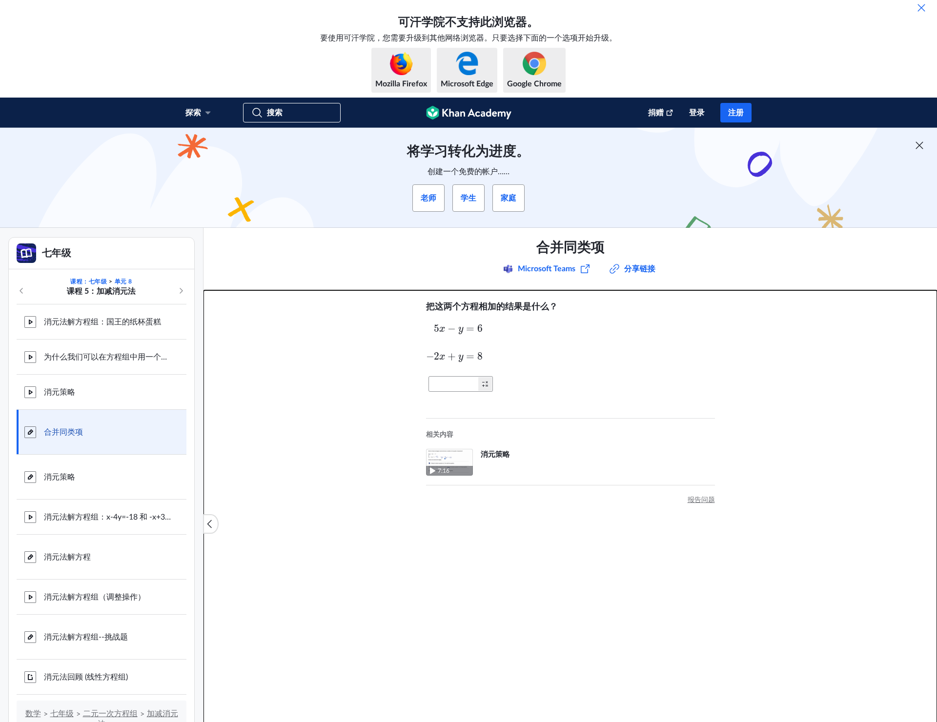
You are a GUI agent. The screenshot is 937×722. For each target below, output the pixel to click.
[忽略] (921, 8)
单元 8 (123, 281)
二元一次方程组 (110, 714)
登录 (697, 113)
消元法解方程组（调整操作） (94, 597)
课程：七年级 (88, 281)
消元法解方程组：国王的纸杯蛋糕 (102, 322)
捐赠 (656, 113)
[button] (485, 384)
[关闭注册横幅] (919, 145)
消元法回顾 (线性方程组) (86, 677)
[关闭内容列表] (211, 524)
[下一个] (181, 291)
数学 (33, 714)
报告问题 (701, 500)
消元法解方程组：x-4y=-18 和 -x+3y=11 (107, 517)
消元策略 (59, 392)
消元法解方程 (67, 557)
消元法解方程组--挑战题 (86, 637)
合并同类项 (63, 432)
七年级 (62, 714)
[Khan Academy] (468, 112)
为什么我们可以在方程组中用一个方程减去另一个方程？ (107, 357)
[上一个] (21, 291)
